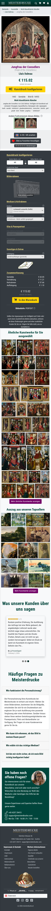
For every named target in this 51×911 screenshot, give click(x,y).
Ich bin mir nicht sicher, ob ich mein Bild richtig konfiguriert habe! (24, 755)
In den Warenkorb (27, 300)
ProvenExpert (16, 651)
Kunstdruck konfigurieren (27, 89)
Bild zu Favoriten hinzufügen (27, 141)
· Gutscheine (31, 865)
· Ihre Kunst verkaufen (34, 853)
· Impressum (8, 853)
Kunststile (14, 9)
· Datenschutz (8, 859)
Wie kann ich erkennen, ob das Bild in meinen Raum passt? (23, 735)
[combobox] (25, 170)
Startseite (5, 9)
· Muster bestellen (33, 868)
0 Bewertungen (30, 146)
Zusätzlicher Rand (12, 167)
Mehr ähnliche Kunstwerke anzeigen (25, 501)
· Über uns (7, 868)
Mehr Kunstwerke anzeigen (25, 591)
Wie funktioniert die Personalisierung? (24, 690)
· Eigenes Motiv (32, 850)
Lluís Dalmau (9, 12)
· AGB (5, 856)
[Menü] (2, 3)
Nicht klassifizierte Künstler (30, 9)
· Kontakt (7, 850)
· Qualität (30, 856)
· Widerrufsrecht (9, 862)
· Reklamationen (9, 865)
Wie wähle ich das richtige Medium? (22, 745)
